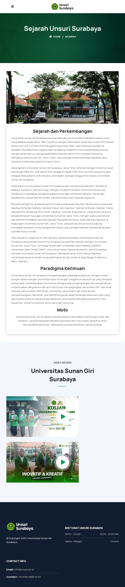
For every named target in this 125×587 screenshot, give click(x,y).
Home (57, 36)
